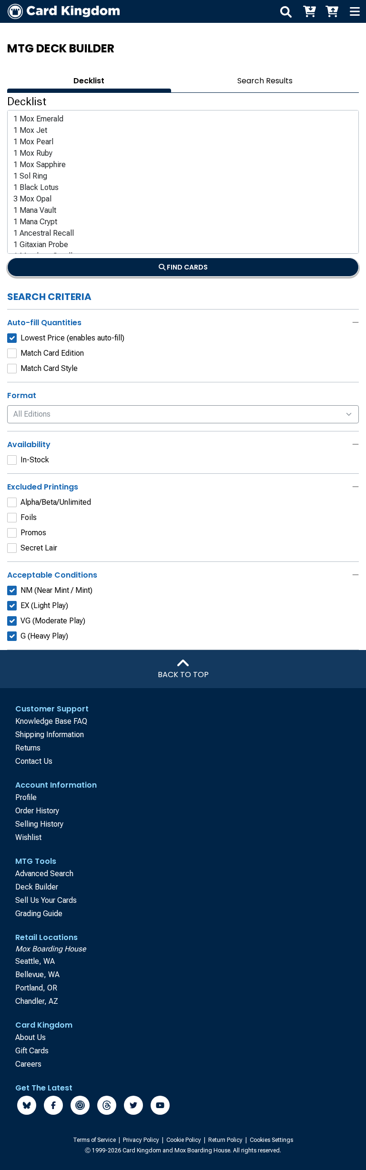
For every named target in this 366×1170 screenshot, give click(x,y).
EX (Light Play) (44, 605)
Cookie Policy (184, 1140)
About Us (30, 1037)
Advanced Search (44, 873)
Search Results (265, 80)
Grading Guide (38, 913)
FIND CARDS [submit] (186, 267)
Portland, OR (36, 987)
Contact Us (33, 761)
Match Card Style (49, 368)
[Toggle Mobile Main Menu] (354, 11)
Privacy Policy (142, 1140)
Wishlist (28, 837)
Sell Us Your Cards (46, 900)
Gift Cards (32, 1050)
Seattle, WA (35, 961)
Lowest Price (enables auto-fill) (72, 337)
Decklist (88, 80)
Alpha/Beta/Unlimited (55, 502)
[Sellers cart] (331, 11)
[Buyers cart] (308, 11)
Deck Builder (36, 886)
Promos (33, 532)
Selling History (39, 824)
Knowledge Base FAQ (51, 721)
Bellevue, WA (37, 974)
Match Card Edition (52, 353)
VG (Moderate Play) (52, 620)
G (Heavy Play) (44, 635)
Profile (26, 797)
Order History (37, 810)
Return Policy (226, 1140)
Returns (28, 747)
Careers (28, 1064)
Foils (28, 517)
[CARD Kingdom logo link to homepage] (60, 11)
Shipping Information (49, 734)
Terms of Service (95, 1140)
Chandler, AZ (36, 1001)
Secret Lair (38, 547)
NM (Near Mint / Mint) (56, 590)
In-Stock (34, 459)
